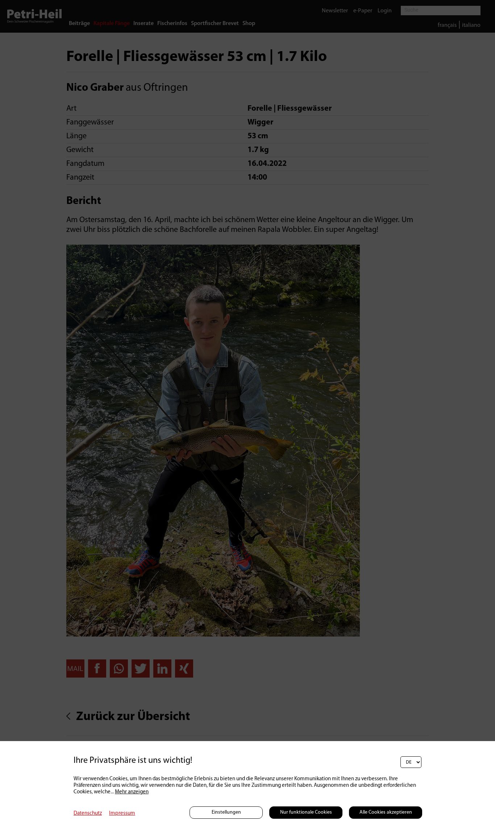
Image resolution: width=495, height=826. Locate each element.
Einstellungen (226, 812)
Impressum (122, 813)
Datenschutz (88, 813)
